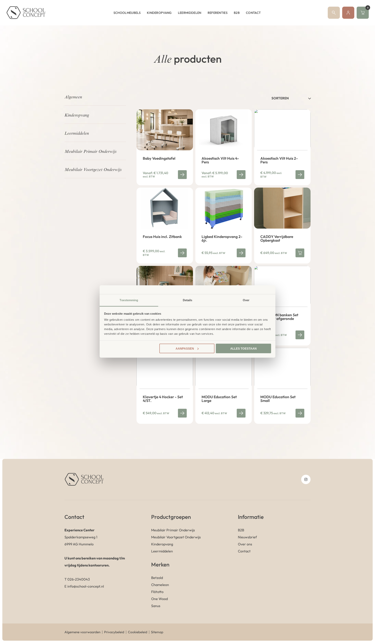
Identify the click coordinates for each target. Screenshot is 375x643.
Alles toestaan (243, 348)
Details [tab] (187, 300)
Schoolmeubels (127, 12)
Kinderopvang (159, 12)
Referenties (218, 12)
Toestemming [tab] (129, 300)
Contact (253, 12)
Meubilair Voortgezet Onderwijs (92, 170)
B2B (237, 12)
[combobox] (291, 98)
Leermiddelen (189, 12)
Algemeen (73, 97)
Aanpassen (185, 348)
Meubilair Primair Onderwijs (90, 152)
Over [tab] (246, 300)
